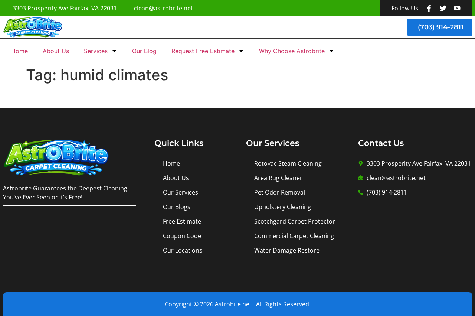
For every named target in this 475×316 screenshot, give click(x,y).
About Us (56, 51)
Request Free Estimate (203, 51)
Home (19, 51)
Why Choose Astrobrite (292, 51)
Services (96, 51)
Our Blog (144, 51)
